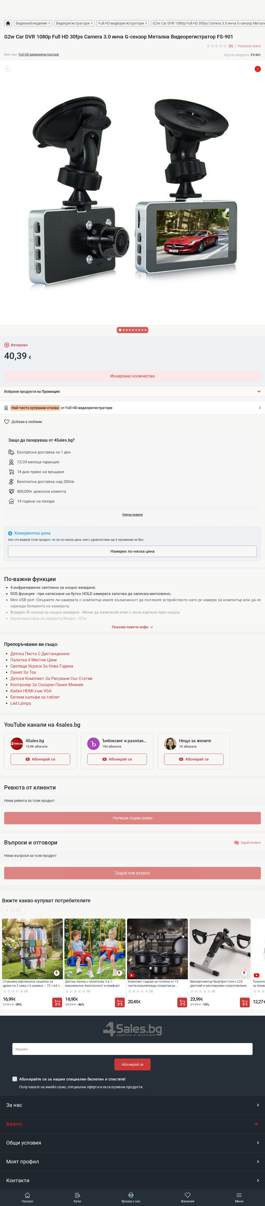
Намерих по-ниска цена (132, 551)
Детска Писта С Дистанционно (40, 653)
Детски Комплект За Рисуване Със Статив (51, 678)
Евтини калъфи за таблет (35, 697)
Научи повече (132, 514)
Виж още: (11, 54)
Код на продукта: (237, 55)
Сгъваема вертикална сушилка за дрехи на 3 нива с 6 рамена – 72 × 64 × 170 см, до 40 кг (31, 983)
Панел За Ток (23, 672)
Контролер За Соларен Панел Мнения (46, 684)
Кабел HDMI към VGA (30, 690)
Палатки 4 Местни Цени (33, 659)
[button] (132, 391)
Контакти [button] (18, 1180)
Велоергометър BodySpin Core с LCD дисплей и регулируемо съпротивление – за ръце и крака (219, 983)
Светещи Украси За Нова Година (41, 666)
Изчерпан (19, 345)
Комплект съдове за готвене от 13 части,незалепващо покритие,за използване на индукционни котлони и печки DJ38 (156, 983)
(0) (231, 46)
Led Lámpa (20, 703)
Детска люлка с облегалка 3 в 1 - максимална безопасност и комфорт (92, 983)
